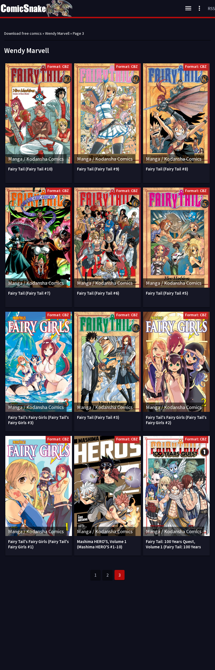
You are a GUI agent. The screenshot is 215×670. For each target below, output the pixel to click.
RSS (211, 8)
